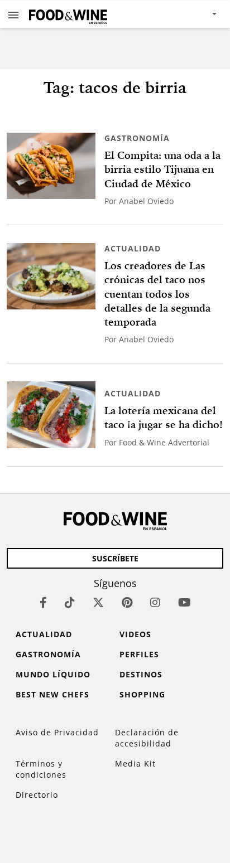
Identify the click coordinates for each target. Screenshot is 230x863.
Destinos (140, 674)
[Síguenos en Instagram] (155, 602)
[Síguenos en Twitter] (98, 602)
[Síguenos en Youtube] (184, 602)
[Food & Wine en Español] (68, 14)
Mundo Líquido (53, 674)
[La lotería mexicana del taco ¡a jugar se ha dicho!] (51, 414)
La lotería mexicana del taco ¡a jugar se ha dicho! (163, 417)
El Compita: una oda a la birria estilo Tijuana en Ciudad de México (162, 169)
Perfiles (139, 654)
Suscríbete (115, 558)
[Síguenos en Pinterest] (127, 602)
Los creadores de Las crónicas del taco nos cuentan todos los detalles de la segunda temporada (157, 293)
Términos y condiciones (41, 769)
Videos (135, 634)
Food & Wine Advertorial (164, 442)
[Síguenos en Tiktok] (70, 602)
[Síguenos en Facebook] (43, 602)
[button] (13, 14)
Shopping (142, 694)
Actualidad (132, 248)
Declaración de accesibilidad (147, 738)
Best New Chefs (52, 694)
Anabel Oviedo (146, 201)
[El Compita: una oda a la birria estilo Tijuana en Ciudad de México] (51, 166)
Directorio (37, 794)
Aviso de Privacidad (57, 732)
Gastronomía (137, 138)
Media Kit (135, 763)
